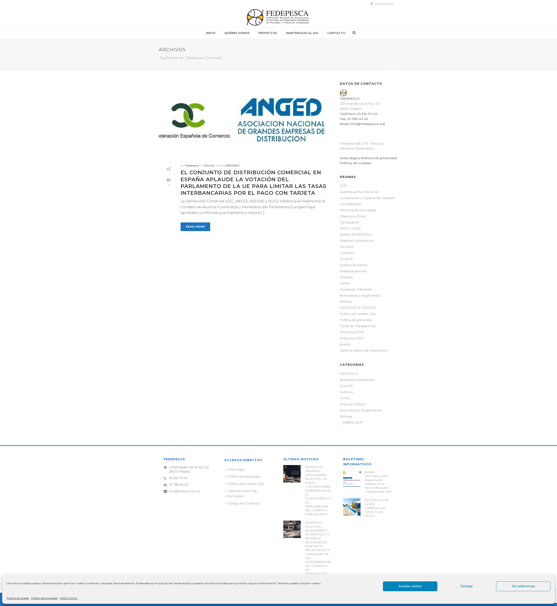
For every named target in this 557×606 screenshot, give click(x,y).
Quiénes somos (237, 33)
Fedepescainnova (353, 271)
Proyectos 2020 (352, 332)
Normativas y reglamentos (360, 296)
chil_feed (346, 247)
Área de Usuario (384, 3)
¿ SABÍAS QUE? (352, 423)
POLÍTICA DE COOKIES (358, 308)
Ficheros (346, 277)
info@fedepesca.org (184, 491)
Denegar (467, 586)
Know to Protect (352, 404)
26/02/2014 (232, 165)
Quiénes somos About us (359, 192)
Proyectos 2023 (352, 338)
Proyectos (267, 33)
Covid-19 (346, 259)
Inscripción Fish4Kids (355, 289)
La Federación (350, 204)
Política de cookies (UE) (358, 314)
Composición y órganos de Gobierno (367, 198)
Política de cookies (18, 598)
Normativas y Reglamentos (361, 410)
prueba (345, 344)
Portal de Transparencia (357, 326)
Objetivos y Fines (353, 216)
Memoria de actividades (358, 210)
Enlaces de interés (354, 265)
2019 (343, 186)
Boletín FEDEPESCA (355, 235)
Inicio (210, 33)
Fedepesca (192, 165)
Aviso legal (236, 469)
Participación (349, 222)
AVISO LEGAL (69, 598)
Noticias (208, 165)
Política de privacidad (44, 598)
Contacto (336, 33)
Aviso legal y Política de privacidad (368, 158)
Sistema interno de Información (241, 493)
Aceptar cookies (410, 586)
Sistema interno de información (364, 350)
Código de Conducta (243, 503)
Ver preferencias (523, 586)
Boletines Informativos (357, 380)
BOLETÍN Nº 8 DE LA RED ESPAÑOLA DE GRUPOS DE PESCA (377, 508)
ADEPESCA (349, 374)
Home (345, 283)
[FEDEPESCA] (278, 17)
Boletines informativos (357, 241)
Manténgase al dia (302, 33)
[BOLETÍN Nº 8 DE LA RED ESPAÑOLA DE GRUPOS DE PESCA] (352, 507)
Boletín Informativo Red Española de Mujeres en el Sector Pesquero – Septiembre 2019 (378, 481)
